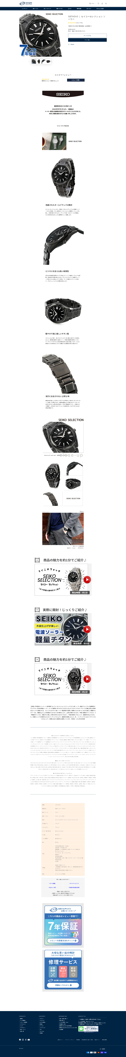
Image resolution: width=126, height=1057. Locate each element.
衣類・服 (22, 1031)
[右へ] (52, 61)
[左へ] (29, 61)
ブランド (41, 1018)
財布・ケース (23, 1029)
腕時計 (21, 1018)
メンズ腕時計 (23, 1020)
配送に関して (62, 1020)
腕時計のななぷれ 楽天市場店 (65, 1025)
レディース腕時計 (23, 1022)
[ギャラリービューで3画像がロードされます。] (43, 61)
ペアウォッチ (23, 1024)
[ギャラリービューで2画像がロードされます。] (39, 61)
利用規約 (78, 1039)
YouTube (42, 1031)
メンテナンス (42, 1027)
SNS (41, 1029)
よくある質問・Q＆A (63, 1022)
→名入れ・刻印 (52, 887)
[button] (98, 3)
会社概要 (61, 1029)
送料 (73, 31)
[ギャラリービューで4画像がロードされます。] (48, 61)
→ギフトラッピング (74, 883)
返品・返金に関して (63, 1018)
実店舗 (41, 1033)
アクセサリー (23, 1027)
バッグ (21, 1025)
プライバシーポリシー (69, 1039)
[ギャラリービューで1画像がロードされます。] (34, 61)
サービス (41, 1025)
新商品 (41, 1024)
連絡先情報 (104, 1039)
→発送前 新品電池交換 (73, 887)
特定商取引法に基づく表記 (87, 1039)
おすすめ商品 (42, 1022)
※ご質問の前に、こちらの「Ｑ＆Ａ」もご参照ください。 (90, 1024)
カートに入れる (87, 35)
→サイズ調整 (52, 883)
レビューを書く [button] (76, 80)
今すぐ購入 (87, 39)
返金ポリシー (60, 1039)
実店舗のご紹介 (62, 1024)
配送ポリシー (97, 1039)
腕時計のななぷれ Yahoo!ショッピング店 (68, 1027)
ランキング (42, 1020)
